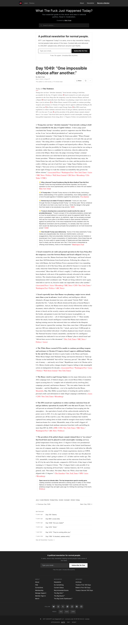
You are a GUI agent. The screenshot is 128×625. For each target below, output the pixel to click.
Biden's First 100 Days (83, 587)
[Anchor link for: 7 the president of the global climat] (35, 437)
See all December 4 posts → (45, 540)
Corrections (39, 587)
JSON (73, 611)
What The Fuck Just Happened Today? (64, 11)
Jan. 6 (37, 500)
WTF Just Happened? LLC (56, 619)
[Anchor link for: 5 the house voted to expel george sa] (35, 376)
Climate (73, 500)
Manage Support (40, 593)
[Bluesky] (54, 607)
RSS (61, 611)
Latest (26, 3)
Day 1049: (61, 70)
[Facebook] (77, 607)
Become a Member (103, 3)
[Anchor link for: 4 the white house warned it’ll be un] (35, 348)
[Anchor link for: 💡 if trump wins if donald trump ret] (38, 192)
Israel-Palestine (44, 500)
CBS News (71, 175)
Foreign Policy (54, 500)
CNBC (43, 178)
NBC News (40, 175)
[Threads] (58, 607)
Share (80, 80)
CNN (46, 228)
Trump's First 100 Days (83, 585)
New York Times (81, 172)
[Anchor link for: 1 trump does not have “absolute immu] (35, 124)
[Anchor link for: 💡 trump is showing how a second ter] (38, 211)
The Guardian (60, 473)
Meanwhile (40, 391)
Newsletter (90, 3)
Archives (78, 582)
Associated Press (54, 172)
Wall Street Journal (59, 175)
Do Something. (59, 585)
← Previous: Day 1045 (43, 504)
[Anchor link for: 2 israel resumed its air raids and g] (35, 251)
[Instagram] (72, 607)
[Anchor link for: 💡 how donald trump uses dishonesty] (38, 232)
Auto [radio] (63, 622)
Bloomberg (81, 175)
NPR (72, 207)
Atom (66, 611)
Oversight (67, 500)
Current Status (59, 587)
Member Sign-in (40, 596)
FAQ (36, 585)
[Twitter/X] (63, 607)
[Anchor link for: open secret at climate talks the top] (38, 480)
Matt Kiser (68, 20)
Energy (78, 500)
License (87, 619)
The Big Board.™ (59, 596)
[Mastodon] (67, 607)
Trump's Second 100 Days (84, 590)
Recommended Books (61, 590)
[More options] (90, 81)
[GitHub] (81, 607)
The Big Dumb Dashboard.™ (63, 598)
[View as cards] (86, 81)
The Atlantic (84, 197)
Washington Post (67, 172)
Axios (90, 172)
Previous (31, 3)
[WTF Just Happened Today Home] (21, 3)
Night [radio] (74, 622)
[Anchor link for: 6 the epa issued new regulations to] (35, 402)
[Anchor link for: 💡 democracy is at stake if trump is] (38, 201)
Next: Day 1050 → (86, 504)
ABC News (60, 288)
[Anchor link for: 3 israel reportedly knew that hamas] (35, 294)
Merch (37, 598)
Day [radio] (68, 622)
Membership (39, 590)
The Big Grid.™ (59, 593)
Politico (48, 175)
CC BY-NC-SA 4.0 (79, 619)
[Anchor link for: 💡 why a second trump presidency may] (38, 182)
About (82, 3)
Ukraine (61, 500)
